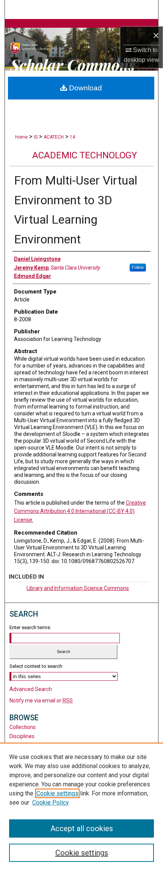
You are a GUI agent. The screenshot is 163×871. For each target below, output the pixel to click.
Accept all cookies (81, 828)
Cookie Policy (50, 802)
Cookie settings (57, 793)
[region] (81, 807)
